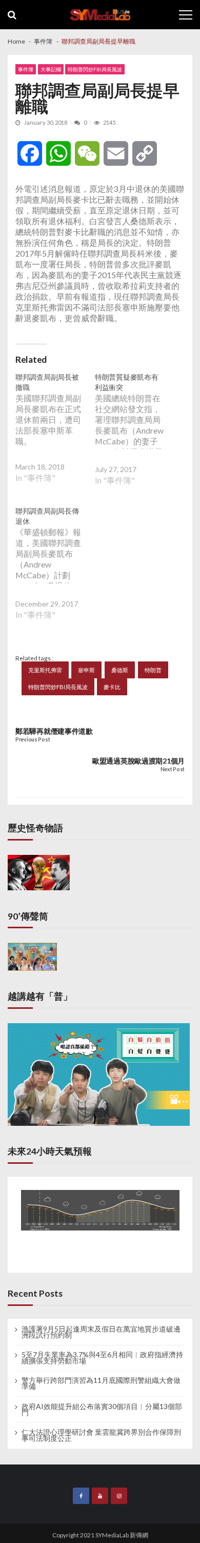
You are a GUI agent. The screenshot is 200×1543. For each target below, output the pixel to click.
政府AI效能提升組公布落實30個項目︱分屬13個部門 (102, 1409)
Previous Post (32, 740)
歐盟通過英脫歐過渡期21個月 (138, 761)
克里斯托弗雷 (45, 670)
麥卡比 (112, 686)
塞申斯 (86, 670)
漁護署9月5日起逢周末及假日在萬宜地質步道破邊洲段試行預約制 (101, 1332)
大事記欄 (51, 69)
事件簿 (25, 69)
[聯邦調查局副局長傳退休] (55, 570)
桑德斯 (119, 670)
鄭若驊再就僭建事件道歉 (54, 731)
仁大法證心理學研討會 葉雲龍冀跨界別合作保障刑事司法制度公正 (101, 1435)
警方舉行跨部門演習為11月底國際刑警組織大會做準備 (101, 1383)
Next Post (173, 769)
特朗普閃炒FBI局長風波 (95, 69)
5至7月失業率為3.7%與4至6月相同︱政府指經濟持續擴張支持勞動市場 (102, 1358)
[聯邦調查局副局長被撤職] (55, 435)
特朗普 (153, 670)
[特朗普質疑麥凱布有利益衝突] (134, 436)
